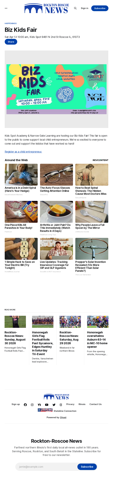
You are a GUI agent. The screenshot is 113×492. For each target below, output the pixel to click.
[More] (6, 8)
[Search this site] (75, 8)
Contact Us (95, 404)
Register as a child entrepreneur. (23, 151)
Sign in (84, 8)
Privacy (70, 404)
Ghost (63, 417)
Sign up (16, 404)
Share (11, 41)
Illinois (82, 404)
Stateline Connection (65, 411)
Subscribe (99, 8)
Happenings (11, 23)
